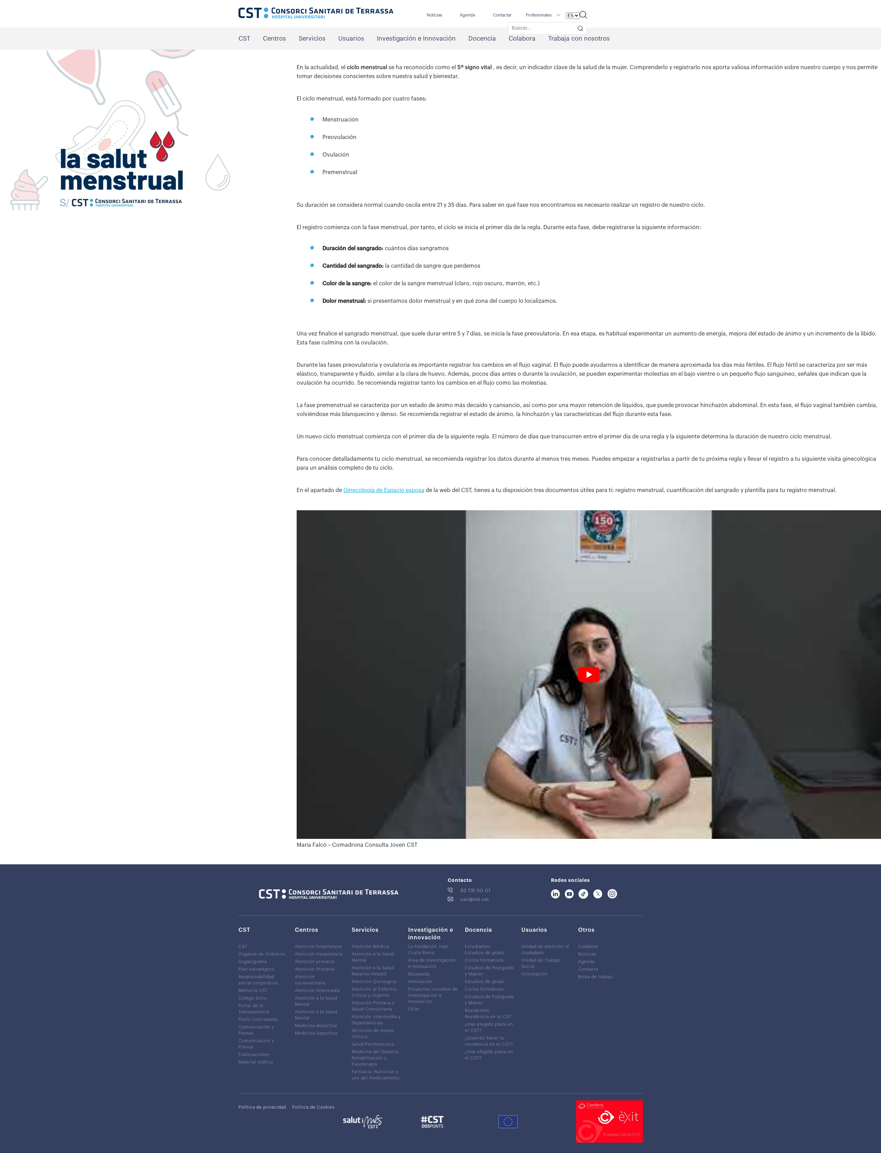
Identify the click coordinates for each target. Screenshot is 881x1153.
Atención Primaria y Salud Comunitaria (373, 1006)
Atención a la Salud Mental (316, 1001)
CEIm (414, 1009)
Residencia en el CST (488, 1017)
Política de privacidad (262, 1107)
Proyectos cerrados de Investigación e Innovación (433, 995)
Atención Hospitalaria (318, 954)
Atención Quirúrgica (374, 982)
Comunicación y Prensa (256, 1030)
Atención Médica (370, 946)
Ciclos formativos (484, 960)
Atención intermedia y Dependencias (376, 1020)
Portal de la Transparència (253, 1009)
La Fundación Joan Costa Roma (428, 949)
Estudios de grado (485, 953)
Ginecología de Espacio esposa (383, 490)
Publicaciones (253, 1055)
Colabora (522, 38)
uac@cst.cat (474, 899)
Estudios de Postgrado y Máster (489, 971)
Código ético (252, 998)
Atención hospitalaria (318, 946)
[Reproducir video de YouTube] (589, 674)
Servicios (312, 38)
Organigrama (252, 962)
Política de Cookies (313, 1107)
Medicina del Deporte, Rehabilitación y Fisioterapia (376, 1058)
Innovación (420, 982)
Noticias (587, 954)
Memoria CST (253, 991)
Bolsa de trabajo (595, 977)
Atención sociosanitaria (310, 980)
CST (244, 38)
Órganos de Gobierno (262, 954)
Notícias (434, 15)
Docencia (482, 38)
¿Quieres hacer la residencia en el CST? (489, 1041)
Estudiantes (478, 946)
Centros (274, 38)
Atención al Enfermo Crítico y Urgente (374, 992)
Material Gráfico (256, 1062)
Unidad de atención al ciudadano (545, 949)
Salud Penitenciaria (373, 1044)
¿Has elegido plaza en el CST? (489, 1027)
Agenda (467, 15)
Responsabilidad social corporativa (258, 980)
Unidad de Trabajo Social (541, 963)
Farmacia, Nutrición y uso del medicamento (376, 1075)
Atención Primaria (314, 969)
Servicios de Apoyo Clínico (373, 1033)
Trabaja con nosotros (579, 38)
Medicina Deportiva (316, 1033)
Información (534, 974)
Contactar (502, 15)
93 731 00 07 (475, 890)
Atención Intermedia (317, 991)
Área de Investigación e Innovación (432, 963)
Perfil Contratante (258, 1019)
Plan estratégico (256, 969)
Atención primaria (314, 962)
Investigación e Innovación (416, 38)
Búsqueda (418, 974)
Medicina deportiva (316, 1026)
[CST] (315, 14)
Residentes (477, 1010)
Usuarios (351, 38)
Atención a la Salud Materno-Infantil (373, 971)
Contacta (588, 969)
